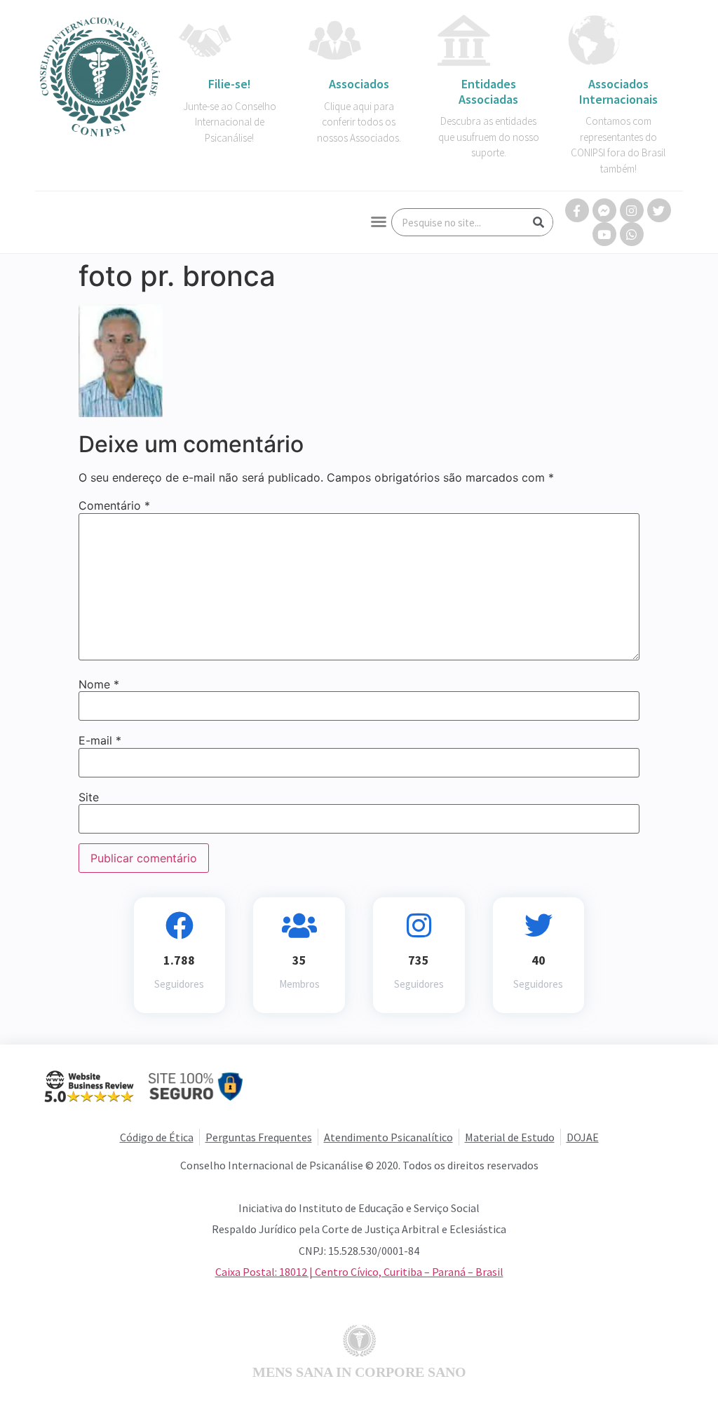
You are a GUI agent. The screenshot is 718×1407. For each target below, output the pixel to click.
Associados (359, 84)
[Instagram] (632, 210)
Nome (99, 684)
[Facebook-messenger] (604, 210)
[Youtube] (604, 234)
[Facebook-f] (577, 210)
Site (89, 797)
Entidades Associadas (488, 91)
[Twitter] (659, 210)
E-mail (100, 740)
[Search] (538, 222)
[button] (378, 221)
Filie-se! (229, 84)
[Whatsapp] (632, 234)
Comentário (114, 505)
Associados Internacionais (618, 91)
